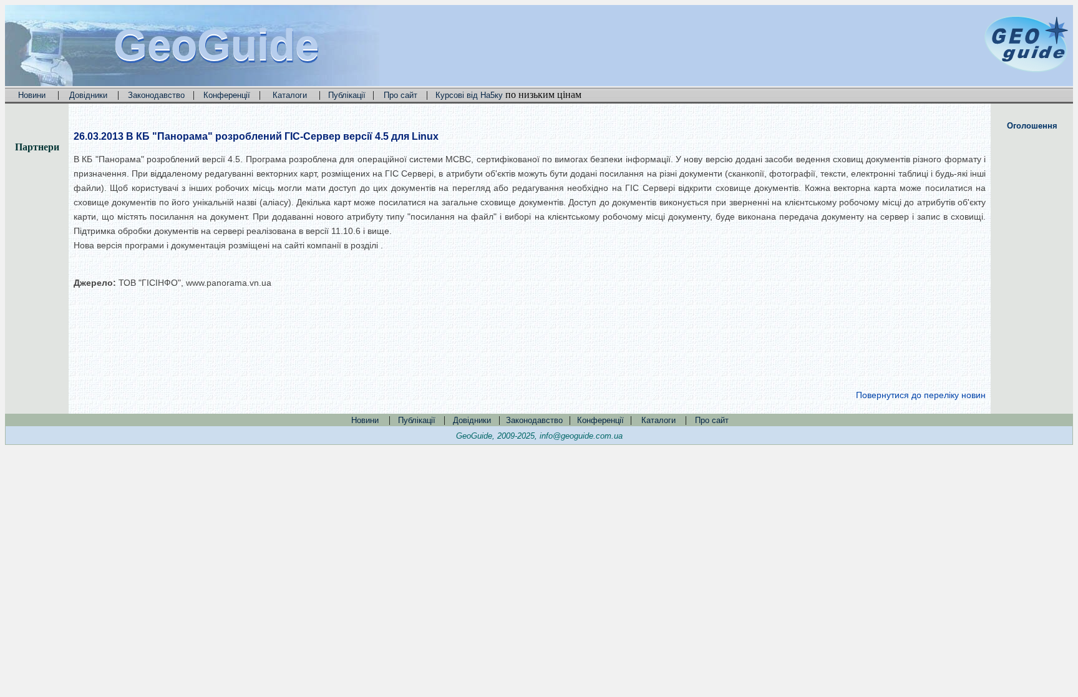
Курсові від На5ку (469, 95)
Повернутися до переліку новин (921, 395)
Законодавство (156, 95)
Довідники (88, 95)
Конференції (226, 95)
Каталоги (290, 95)
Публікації (347, 95)
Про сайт (400, 95)
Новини (32, 95)
